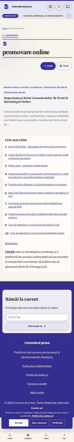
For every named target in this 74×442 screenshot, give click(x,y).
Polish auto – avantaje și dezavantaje (28, 165)
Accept (18, 423)
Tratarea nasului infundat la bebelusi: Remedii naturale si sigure (37, 216)
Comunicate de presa (55, 87)
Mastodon (11, 243)
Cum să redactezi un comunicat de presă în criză (33, 225)
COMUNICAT (36, 87)
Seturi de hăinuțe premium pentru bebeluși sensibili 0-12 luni (38, 194)
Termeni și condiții (37, 384)
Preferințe (57, 422)
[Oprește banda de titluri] (69, 16)
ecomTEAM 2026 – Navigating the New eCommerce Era (37, 147)
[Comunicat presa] (6, 7)
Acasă (4, 28)
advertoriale (12, 87)
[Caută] (59, 7)
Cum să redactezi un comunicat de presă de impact (37, 233)
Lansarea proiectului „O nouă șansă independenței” (45, 15)
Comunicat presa (22, 6)
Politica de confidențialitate (37, 366)
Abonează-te (35, 326)
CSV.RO (10, 252)
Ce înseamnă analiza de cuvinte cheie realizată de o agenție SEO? (35, 205)
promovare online (15, 92)
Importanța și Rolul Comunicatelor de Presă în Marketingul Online (36, 100)
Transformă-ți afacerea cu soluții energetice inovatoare (37, 184)
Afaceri (24, 87)
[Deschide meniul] (50, 7)
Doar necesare (39, 422)
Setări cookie (37, 392)
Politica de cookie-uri (37, 375)
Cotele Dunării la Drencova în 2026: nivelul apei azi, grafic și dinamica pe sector (38, 156)
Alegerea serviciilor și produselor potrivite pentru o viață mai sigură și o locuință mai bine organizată (38, 175)
